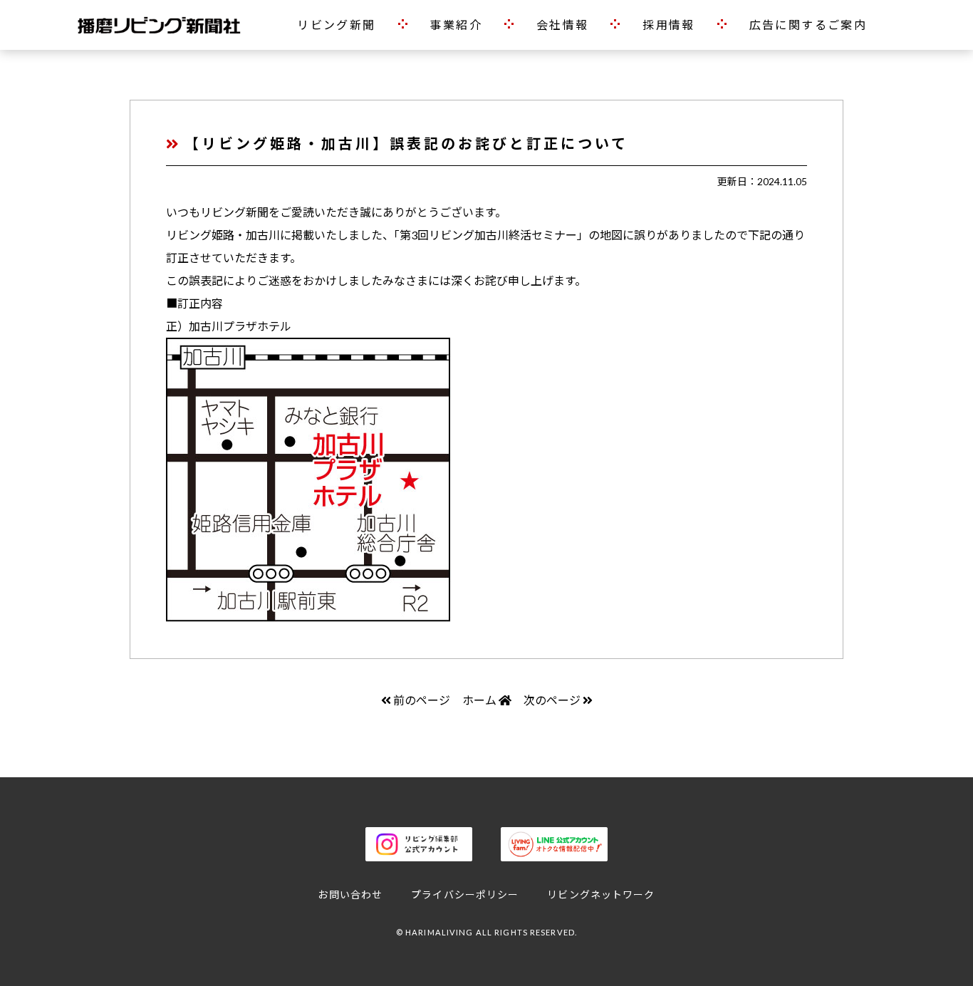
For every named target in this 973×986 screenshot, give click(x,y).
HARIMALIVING (439, 932)
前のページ (421, 700)
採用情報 (668, 24)
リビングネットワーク (601, 894)
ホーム (480, 700)
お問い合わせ (350, 894)
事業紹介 (456, 24)
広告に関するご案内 (808, 24)
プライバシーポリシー (465, 894)
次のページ (552, 700)
